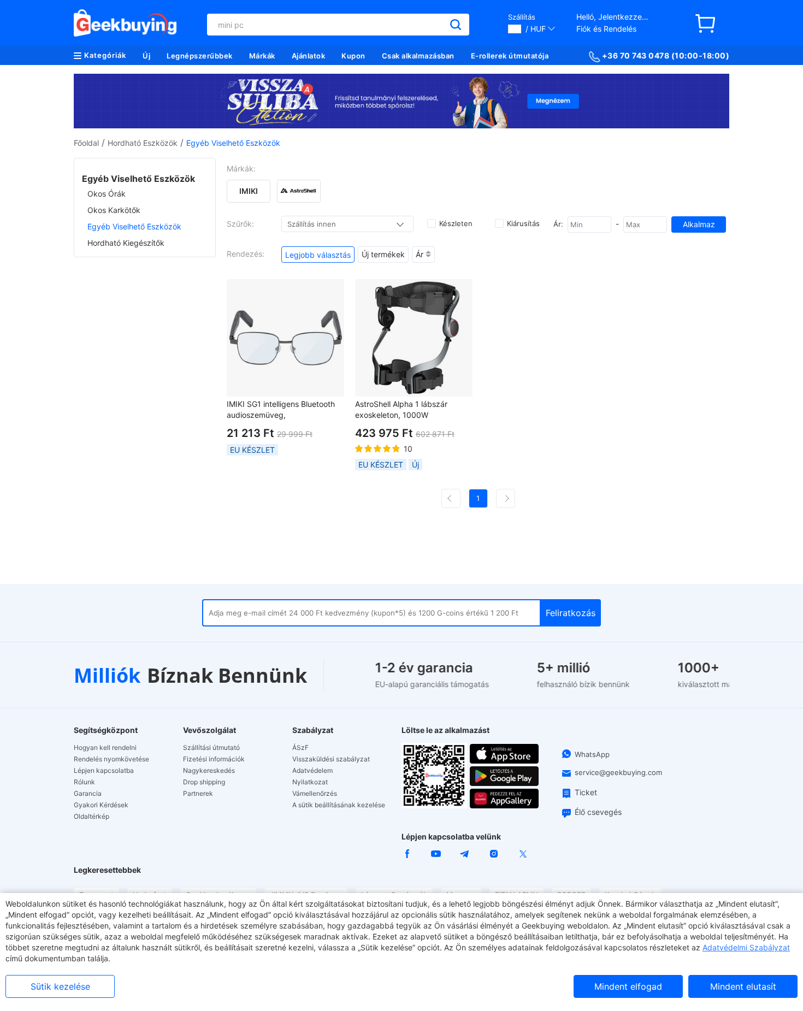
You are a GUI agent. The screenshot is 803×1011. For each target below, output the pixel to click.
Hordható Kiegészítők (125, 242)
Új (146, 55)
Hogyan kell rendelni (105, 748)
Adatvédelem (312, 770)
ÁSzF (300, 748)
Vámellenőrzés (314, 793)
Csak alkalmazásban (418, 55)
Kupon (353, 55)
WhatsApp (592, 754)
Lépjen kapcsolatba (104, 770)
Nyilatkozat (310, 782)
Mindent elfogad (628, 986)
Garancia (88, 793)
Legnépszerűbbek (200, 55)
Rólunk (84, 782)
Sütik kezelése (60, 986)
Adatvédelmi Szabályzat (746, 947)
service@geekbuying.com (618, 772)
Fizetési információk (214, 759)
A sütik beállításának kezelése (338, 805)
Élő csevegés (598, 812)
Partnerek (198, 793)
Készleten (456, 223)
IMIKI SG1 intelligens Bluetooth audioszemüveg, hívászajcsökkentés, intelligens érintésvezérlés (281, 410)
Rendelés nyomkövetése (111, 759)
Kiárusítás (523, 223)
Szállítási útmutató (211, 748)
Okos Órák (106, 193)
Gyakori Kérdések (101, 805)
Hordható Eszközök (143, 142)
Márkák (262, 55)
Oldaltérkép (91, 816)
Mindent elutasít (743, 986)
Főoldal (86, 142)
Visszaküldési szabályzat (331, 759)
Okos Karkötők (113, 210)
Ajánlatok (309, 55)
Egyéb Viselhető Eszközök (134, 226)
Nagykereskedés (209, 770)
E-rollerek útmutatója (510, 55)
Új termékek (383, 254)
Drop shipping (204, 782)
